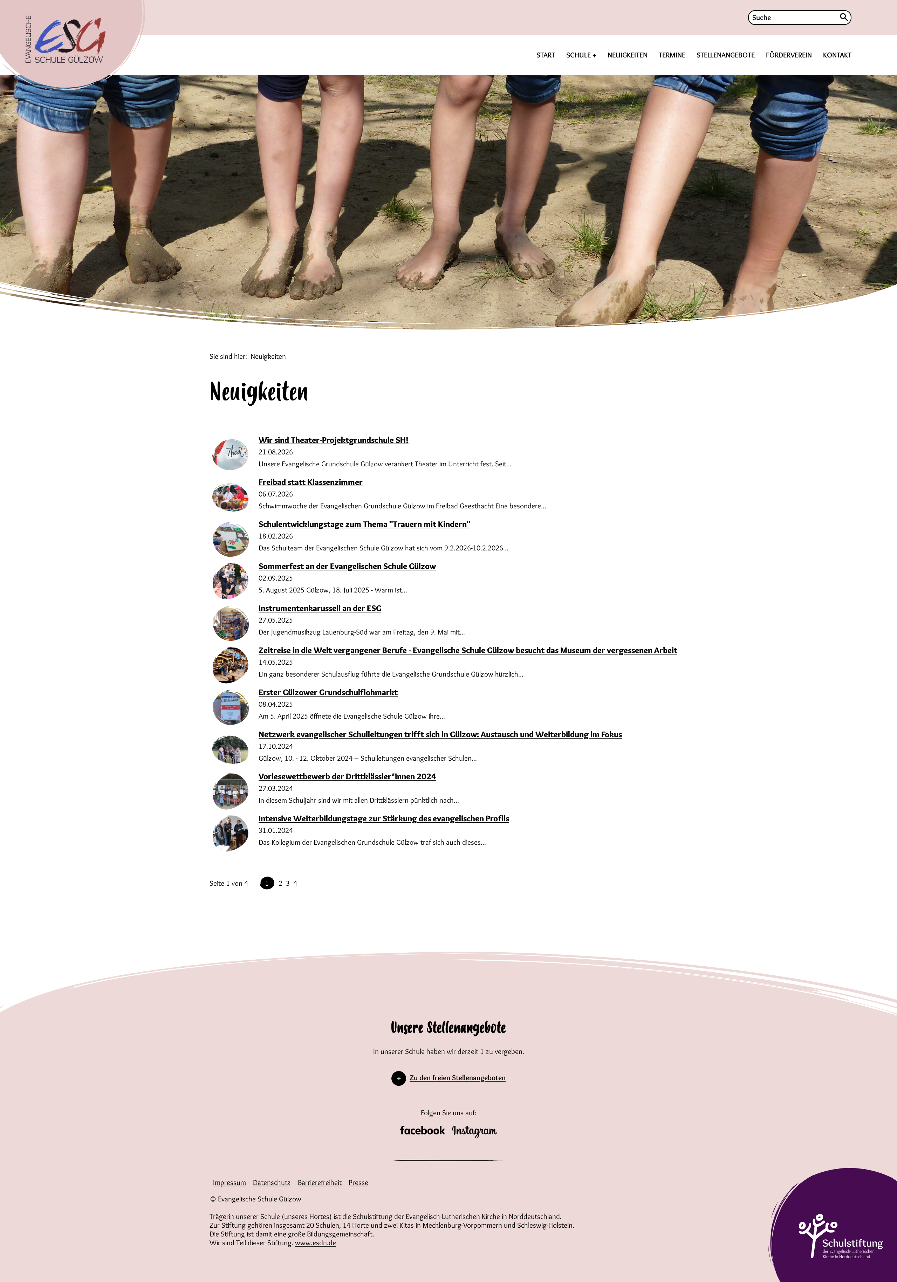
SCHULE (579, 54)
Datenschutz (272, 1182)
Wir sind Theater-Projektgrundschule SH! (334, 440)
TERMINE (672, 54)
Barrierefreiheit (320, 1182)
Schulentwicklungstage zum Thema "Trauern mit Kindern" (364, 524)
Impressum (229, 1182)
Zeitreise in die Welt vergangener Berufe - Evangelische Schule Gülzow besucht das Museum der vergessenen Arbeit (468, 650)
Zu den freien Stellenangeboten (458, 1077)
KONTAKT (837, 54)
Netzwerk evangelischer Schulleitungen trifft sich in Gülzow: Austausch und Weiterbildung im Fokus (440, 734)
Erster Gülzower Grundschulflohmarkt (328, 692)
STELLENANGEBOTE (726, 54)
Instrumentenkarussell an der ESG (320, 608)
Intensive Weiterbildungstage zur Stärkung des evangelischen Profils (384, 818)
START (545, 54)
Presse (358, 1182)
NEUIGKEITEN (628, 54)
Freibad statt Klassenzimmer (311, 482)
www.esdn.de (315, 1242)
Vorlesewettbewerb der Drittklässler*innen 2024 (347, 776)
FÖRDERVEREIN (789, 54)
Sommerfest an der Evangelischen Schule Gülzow (347, 566)
